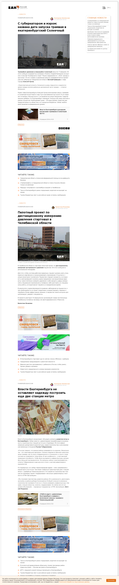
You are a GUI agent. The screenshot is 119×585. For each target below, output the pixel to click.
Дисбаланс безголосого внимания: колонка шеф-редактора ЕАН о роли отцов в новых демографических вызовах (98, 34)
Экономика (21, 509)
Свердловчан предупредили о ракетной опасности (37, 361)
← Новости (22, 14)
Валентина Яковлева (62, 207)
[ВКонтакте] (60, 128)
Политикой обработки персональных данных (74, 582)
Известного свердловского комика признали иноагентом (39, 369)
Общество (21, 124)
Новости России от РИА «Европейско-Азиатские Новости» (13, 8)
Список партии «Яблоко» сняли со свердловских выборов (98, 45)
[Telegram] (64, 128)
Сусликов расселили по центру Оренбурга (97, 49)
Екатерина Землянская (62, 18)
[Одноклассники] (62, 128)
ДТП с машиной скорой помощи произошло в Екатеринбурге (41, 570)
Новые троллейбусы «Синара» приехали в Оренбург (38, 575)
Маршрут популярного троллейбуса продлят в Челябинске (40, 187)
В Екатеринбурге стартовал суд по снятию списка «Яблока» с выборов (44, 359)
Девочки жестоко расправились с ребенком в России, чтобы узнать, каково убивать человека (43, 365)
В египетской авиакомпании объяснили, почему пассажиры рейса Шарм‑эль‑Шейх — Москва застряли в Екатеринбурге (42, 566)
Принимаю (111, 580)
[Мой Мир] (66, 128)
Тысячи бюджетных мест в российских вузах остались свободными (43, 195)
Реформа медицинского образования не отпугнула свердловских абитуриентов (96, 41)
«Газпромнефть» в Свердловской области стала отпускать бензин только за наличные (42, 184)
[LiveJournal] (69, 128)
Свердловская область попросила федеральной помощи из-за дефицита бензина (45, 179)
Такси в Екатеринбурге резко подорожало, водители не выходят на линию (43, 191)
